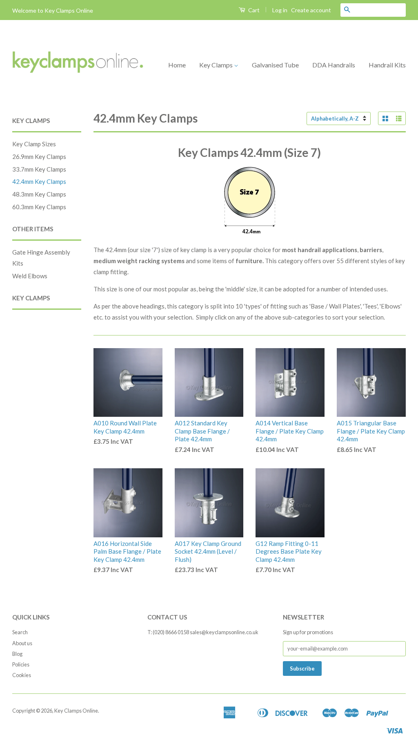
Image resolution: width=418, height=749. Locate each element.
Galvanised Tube (275, 65)
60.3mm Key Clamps (39, 206)
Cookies (21, 675)
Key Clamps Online (76, 710)
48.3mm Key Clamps (39, 194)
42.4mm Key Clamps (39, 181)
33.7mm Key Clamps (39, 169)
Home (177, 65)
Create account (311, 10)
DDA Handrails (333, 65)
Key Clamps (216, 65)
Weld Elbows (29, 275)
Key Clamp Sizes (34, 144)
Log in (279, 10)
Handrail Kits (387, 65)
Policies (20, 664)
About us (22, 643)
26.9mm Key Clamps (39, 156)
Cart (253, 10)
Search (20, 632)
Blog (17, 654)
